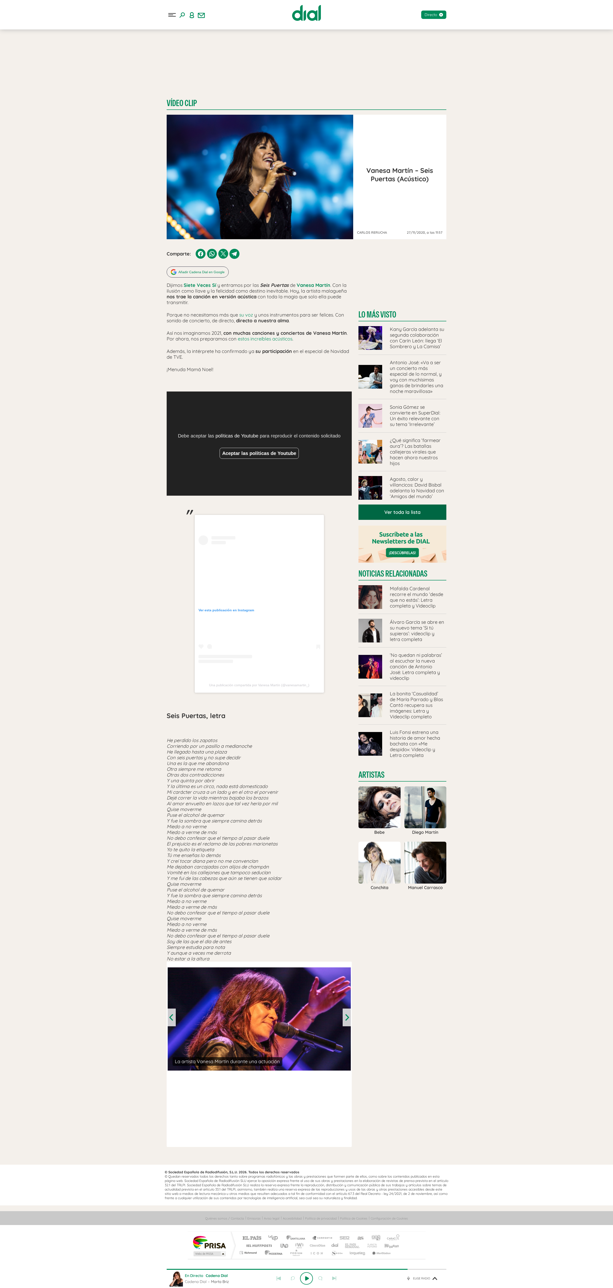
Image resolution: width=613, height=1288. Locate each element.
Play (306, 1278)
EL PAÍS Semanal (352, 1245)
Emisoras (254, 1218)
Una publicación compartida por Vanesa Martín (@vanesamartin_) (259, 685)
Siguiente (334, 1278)
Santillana (297, 1238)
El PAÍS (251, 1238)
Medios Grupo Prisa (209, 1254)
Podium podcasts (296, 1253)
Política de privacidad (321, 1218)
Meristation (381, 1253)
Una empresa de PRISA (209, 1242)
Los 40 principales (275, 1238)
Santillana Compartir (323, 1238)
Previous (172, 1017)
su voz (246, 315)
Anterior (278, 1278)
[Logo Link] (306, 13)
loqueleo (358, 1253)
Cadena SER (343, 1238)
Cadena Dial (335, 1245)
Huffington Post (258, 1245)
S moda (337, 1253)
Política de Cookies (353, 1218)
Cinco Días (317, 1245)
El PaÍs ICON (316, 1253)
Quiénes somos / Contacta (224, 1218)
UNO (284, 1245)
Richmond (248, 1253)
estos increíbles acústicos (265, 339)
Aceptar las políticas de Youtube (259, 453)
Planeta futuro (370, 1245)
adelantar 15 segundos (320, 1278)
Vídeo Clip (182, 103)
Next (347, 1017)
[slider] (306, 1269)
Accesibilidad (292, 1218)
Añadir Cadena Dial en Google (201, 272)
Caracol (391, 1238)
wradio (298, 1245)
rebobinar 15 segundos (292, 1278)
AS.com (358, 1238)
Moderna (272, 1253)
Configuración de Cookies (389, 1218)
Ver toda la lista (402, 512)
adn (374, 1238)
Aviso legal (271, 1218)
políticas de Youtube (237, 435)
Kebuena (387, 1245)
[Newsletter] (201, 15)
